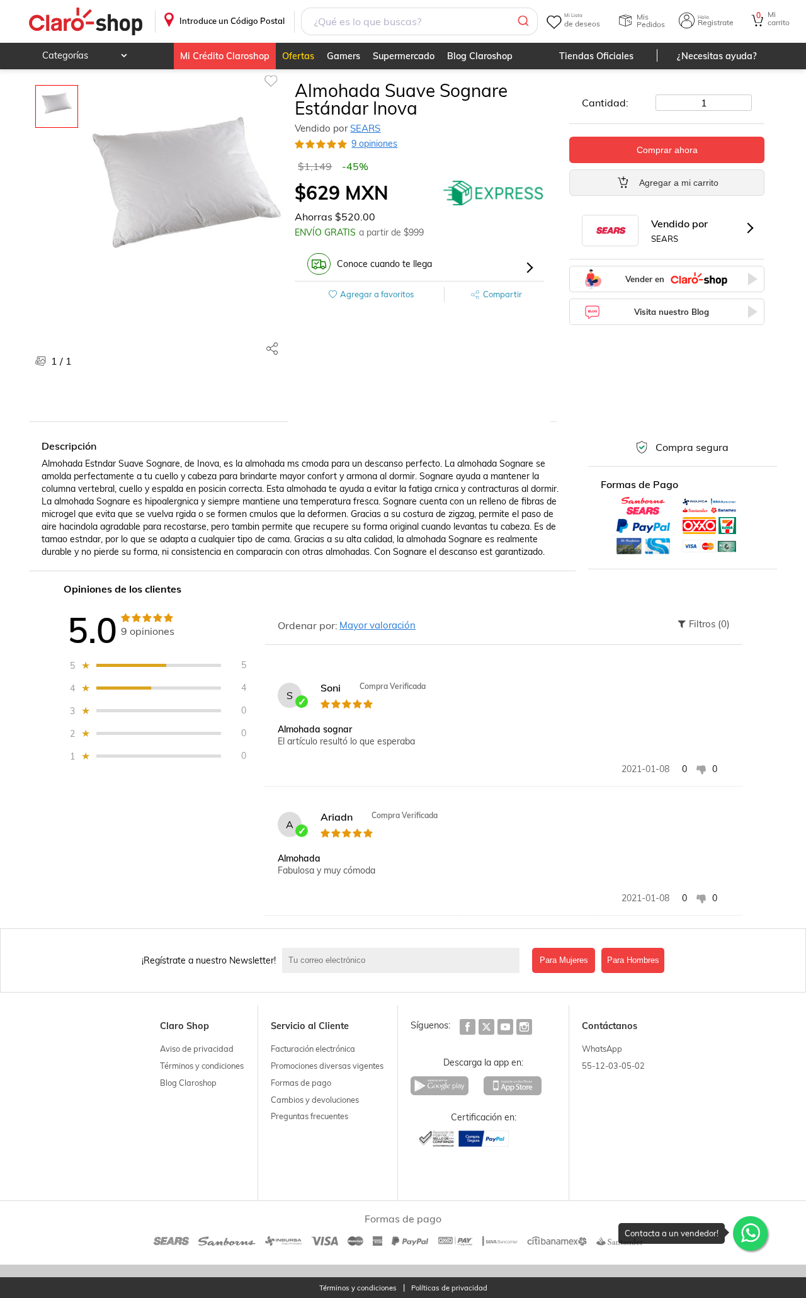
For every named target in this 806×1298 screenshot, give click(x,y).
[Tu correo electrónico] (404, 960)
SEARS (365, 128)
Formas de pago (301, 1083)
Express (493, 193)
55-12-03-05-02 (613, 1066)
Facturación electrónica (313, 1049)
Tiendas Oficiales (596, 56)
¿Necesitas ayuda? (717, 56)
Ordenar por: (308, 625)
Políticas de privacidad (449, 1288)
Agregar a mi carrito (678, 183)
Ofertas (298, 56)
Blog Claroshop (480, 56)
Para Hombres (633, 960)
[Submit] (522, 21)
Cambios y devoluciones (315, 1100)
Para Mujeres (564, 960)
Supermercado (403, 56)
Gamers (343, 56)
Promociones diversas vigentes (327, 1066)
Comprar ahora (667, 150)
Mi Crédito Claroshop (225, 56)
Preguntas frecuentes (309, 1116)
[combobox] (419, 21)
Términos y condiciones (202, 1066)
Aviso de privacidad (197, 1049)
